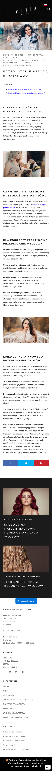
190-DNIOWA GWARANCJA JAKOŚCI (19, 699)
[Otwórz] (3, 11)
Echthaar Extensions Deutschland (17, 749)
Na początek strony (26, 601)
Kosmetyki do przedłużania (14, 740)
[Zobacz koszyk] (48, 9)
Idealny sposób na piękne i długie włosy (24, 89)
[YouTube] (22, 671)
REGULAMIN (8, 695)
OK (47, 767)
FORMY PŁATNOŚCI (11, 708)
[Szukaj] (44, 9)
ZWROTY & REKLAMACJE (14, 713)
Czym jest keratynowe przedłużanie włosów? (26, 93)
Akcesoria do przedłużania (14, 736)
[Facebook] (4, 671)
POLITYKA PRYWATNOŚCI (14, 704)
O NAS (6, 686)
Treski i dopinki (9, 745)
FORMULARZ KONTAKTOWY (15, 717)
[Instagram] (16, 671)
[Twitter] (10, 671)
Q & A (5, 691)
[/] (26, 7)
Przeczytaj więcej (32, 766)
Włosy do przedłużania (12, 732)
